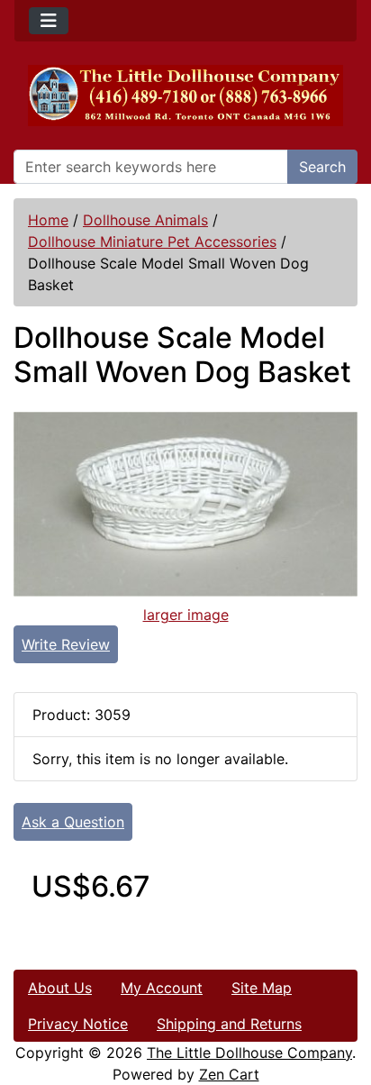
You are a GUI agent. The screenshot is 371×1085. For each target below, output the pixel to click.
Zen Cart (229, 1074)
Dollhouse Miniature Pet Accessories (152, 241)
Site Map (261, 988)
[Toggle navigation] (48, 20)
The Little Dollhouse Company (249, 1053)
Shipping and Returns (229, 1024)
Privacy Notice (78, 1024)
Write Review (66, 644)
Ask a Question (73, 822)
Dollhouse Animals (145, 220)
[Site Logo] (185, 95)
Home (48, 220)
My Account (162, 988)
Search (322, 167)
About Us (60, 988)
